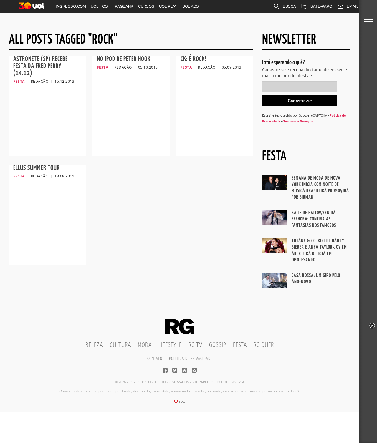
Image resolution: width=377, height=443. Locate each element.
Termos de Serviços (298, 121)
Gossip (217, 345)
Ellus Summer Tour (36, 168)
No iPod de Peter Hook (124, 59)
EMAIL (352, 6)
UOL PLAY (168, 6)
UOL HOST (100, 6)
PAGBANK (124, 6)
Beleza (94, 345)
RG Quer (264, 345)
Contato (154, 358)
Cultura (120, 345)
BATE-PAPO (321, 6)
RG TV (195, 345)
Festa (240, 345)
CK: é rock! (193, 59)
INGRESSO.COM (71, 6)
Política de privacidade (190, 358)
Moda (145, 345)
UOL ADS (190, 6)
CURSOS (146, 6)
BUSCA (289, 6)
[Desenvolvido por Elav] (179, 403)
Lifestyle (170, 345)
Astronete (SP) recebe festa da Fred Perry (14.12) (40, 66)
